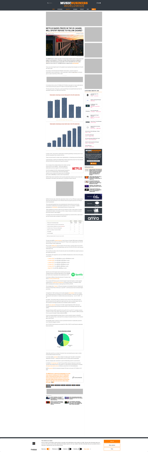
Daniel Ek (67, 293)
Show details (86, 449)
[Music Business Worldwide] (74, 4)
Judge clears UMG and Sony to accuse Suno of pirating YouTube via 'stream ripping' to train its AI (95, 178)
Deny (112, 448)
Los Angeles (93, 106)
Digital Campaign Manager (96, 99)
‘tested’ (55, 286)
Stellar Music (93, 100)
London (92, 117)
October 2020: (51, 260)
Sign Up (94, 163)
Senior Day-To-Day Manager (96, 121)
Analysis (48, 385)
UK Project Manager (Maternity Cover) (92, 138)
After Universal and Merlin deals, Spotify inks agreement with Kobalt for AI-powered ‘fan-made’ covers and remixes (75, 403)
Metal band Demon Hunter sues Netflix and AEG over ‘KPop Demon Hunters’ (75, 398)
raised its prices (58, 240)
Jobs (88, 9)
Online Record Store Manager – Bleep (92, 131)
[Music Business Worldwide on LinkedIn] (98, 3)
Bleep (90, 132)
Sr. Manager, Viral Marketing (94, 105)
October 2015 (51, 266)
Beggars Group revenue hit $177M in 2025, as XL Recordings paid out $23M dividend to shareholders (95, 190)
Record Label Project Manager (95, 115)
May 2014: (50, 268)
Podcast (82, 9)
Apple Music (74, 72)
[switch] (59, 449)
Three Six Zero (98, 111)
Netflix (78, 60)
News (53, 9)
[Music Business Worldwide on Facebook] (97, 3)
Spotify (47, 61)
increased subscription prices (52, 365)
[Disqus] (64, 420)
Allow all (112, 441)
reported (56, 356)
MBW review (69, 385)
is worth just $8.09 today (54, 278)
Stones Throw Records (92, 139)
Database (75, 9)
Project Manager (88, 145)
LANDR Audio (98, 128)
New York (86, 146)
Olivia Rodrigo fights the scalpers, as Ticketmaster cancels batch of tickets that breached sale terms (95, 182)
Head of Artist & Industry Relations (95, 127)
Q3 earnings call (54, 363)
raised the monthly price (58, 282)
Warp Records (91, 146)
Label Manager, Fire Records (94, 94)
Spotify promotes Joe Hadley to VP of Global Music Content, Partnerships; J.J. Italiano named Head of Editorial (57, 398)
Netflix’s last (54, 245)
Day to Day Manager (94, 110)
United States (58, 385)
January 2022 (51, 258)
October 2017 (51, 264)
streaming (49, 386)
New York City (93, 128)
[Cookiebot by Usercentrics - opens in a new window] (34, 450)
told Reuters (54, 207)
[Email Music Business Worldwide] (100, 3)
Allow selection (112, 445)
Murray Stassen (80, 33)
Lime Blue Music (91, 143)
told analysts (71, 293)
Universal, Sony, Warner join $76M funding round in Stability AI (95, 186)
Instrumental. (76, 63)
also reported (52, 304)
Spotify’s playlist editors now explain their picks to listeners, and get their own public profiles (57, 403)
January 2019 (51, 262)
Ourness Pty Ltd (93, 122)
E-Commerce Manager (89, 134)
